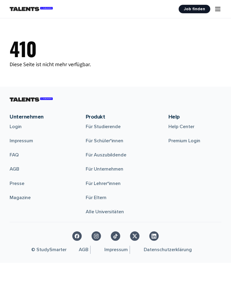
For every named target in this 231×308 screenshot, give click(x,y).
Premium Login (184, 141)
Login (16, 127)
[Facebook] (77, 236)
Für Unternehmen (104, 169)
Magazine (20, 198)
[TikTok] (115, 236)
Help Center (181, 127)
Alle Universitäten (105, 212)
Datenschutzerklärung (168, 250)
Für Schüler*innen (104, 141)
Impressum (21, 141)
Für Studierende (103, 127)
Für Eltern (96, 198)
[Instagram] (96, 236)
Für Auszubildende (106, 155)
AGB (14, 169)
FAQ (14, 155)
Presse (17, 183)
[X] (135, 236)
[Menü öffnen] (217, 9)
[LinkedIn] (154, 236)
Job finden (194, 8)
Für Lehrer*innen (103, 183)
